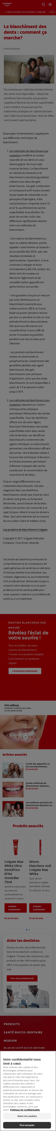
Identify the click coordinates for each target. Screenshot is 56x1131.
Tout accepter (27, 1125)
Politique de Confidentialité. (25, 1109)
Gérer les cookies (27, 1116)
